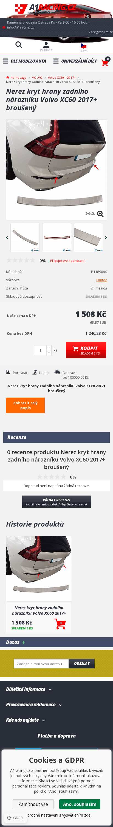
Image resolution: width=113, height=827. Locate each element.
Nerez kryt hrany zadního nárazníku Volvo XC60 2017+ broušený (39, 610)
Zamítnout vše (33, 804)
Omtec (101, 279)
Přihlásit (46, 50)
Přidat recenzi (57, 501)
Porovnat (20, 372)
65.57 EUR (98, 322)
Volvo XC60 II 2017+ (62, 77)
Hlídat (44, 372)
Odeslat (81, 663)
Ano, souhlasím (80, 804)
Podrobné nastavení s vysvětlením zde (56, 815)
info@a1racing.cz (20, 27)
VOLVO (37, 77)
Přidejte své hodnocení (67, 260)
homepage (19, 77)
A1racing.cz (56, 9)
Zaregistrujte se (101, 32)
